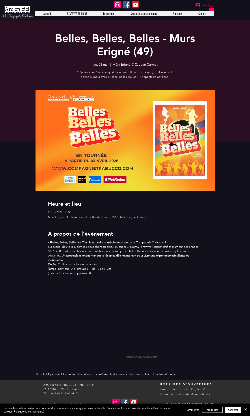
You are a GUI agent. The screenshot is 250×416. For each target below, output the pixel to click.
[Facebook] (126, 4)
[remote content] (125, 320)
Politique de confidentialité (29, 411)
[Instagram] (117, 4)
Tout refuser (212, 410)
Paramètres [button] (192, 410)
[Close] (245, 409)
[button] (211, 9)
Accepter (233, 410)
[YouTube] (135, 4)
